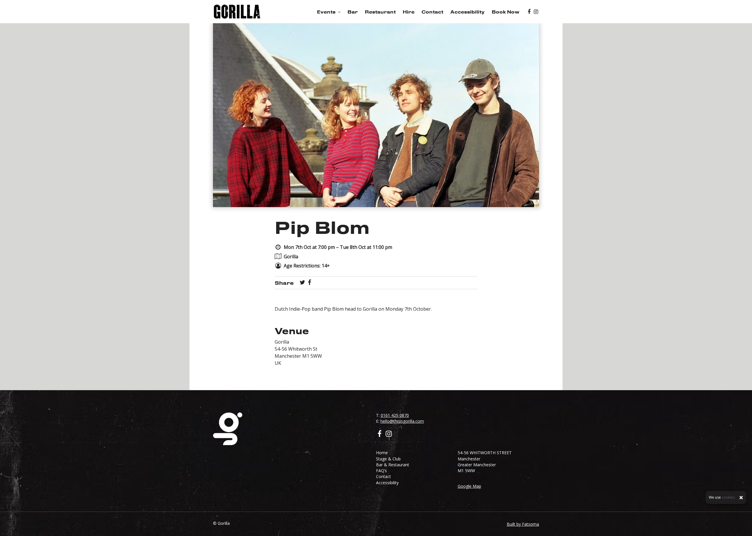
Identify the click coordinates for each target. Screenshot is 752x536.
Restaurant (380, 11)
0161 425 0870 (395, 415)
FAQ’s (381, 470)
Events (326, 11)
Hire (408, 11)
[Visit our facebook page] (529, 12)
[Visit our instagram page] (536, 12)
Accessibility (467, 11)
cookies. (729, 497)
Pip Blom (322, 227)
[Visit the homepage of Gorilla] (237, 11)
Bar (353, 11)
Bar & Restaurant (392, 464)
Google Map (469, 486)
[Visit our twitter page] (302, 283)
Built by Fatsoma (523, 524)
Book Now (505, 11)
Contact (432, 11)
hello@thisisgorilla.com (402, 421)
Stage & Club (388, 459)
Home (382, 452)
